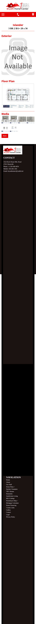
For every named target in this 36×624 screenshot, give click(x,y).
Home (8, 480)
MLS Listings (10, 498)
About (8, 482)
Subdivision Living (12, 496)
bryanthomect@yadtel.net (15, 171)
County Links (10, 507)
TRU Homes (10, 491)
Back (5, 136)
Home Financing (11, 505)
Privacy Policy (10, 517)
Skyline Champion (11, 489)
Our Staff (9, 484)
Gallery (8, 510)
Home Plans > (10, 487)
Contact (8, 512)
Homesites (9, 494)
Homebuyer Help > (12, 501)
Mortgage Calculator (12, 503)
